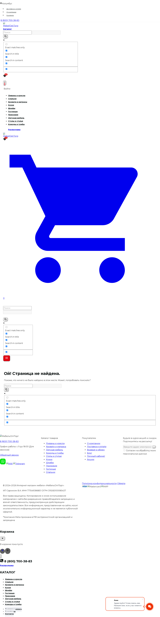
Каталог (7, 29)
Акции (90, 459)
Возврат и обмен (96, 450)
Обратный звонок (9, 455)
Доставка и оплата (13, 9)
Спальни (12, 99)
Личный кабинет (96, 456)
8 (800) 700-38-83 (9, 441)
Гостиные (13, 111)
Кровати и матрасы (17, 102)
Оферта (121, 483)
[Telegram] (19, 463)
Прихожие (13, 115)
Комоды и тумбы (16, 124)
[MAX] (9, 463)
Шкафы (11, 108)
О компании (11, 12)
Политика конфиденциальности (99, 483)
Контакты (10, 15)
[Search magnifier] (5, 36)
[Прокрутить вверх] (2, 551)
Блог (89, 453)
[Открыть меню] (6, 358)
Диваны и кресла (16, 95)
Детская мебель (16, 118)
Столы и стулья (15, 121)
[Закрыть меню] (0, 556)
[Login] (80, 303)
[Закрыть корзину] (2, 538)
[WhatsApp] (3, 463)
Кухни (11, 105)
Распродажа (14, 129)
